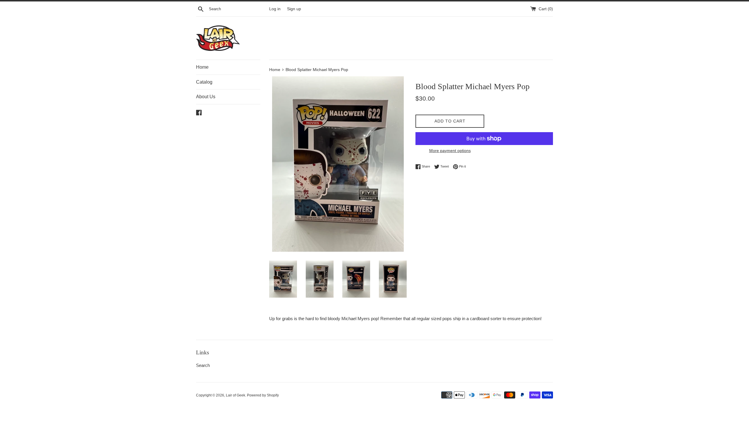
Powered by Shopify (263, 395)
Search (203, 365)
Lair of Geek (235, 395)
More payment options (450, 150)
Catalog (204, 82)
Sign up (294, 9)
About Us (205, 96)
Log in (275, 9)
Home (202, 67)
